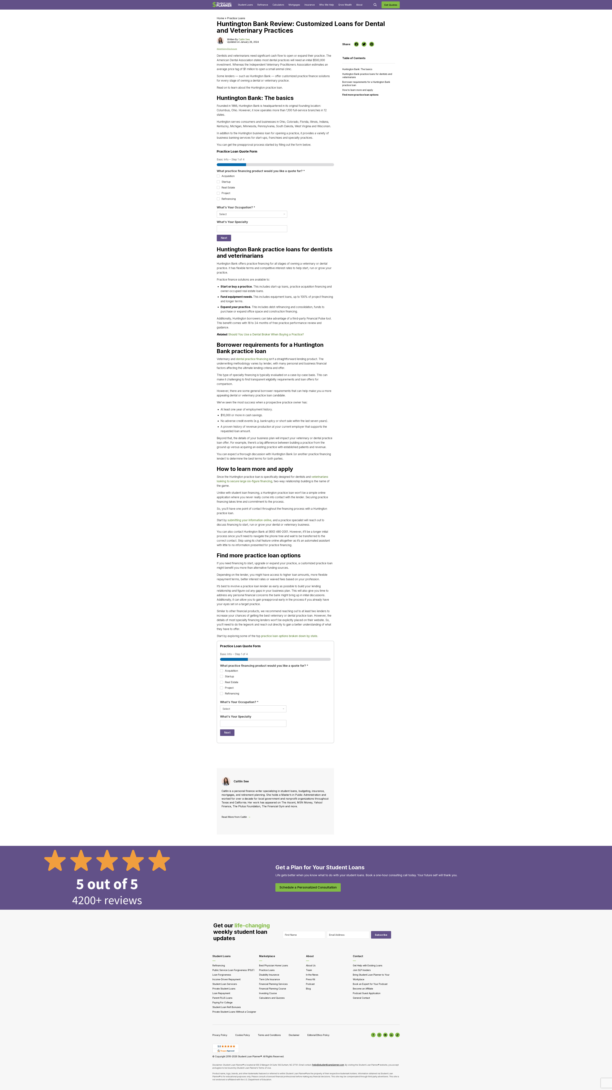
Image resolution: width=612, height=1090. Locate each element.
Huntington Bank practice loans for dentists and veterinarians (367, 76)
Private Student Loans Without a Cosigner (234, 1011)
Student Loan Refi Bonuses (226, 1007)
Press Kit (310, 979)
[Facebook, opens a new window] (356, 44)
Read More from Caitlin (234, 816)
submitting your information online (249, 520)
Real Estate (228, 187)
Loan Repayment (221, 993)
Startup (226, 181)
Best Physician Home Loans (273, 965)
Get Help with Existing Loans (367, 965)
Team (309, 970)
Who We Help (326, 4)
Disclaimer (294, 1035)
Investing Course (268, 993)
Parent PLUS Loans (222, 997)
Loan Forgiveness (221, 974)
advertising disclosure (227, 49)
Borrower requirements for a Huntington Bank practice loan (366, 83)
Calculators (278, 4)
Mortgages (294, 4)
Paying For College (222, 1002)
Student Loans (245, 4)
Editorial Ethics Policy (318, 1035)
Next (224, 238)
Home (220, 18)
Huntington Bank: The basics (357, 69)
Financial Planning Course (272, 988)
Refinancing (229, 198)
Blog (308, 988)
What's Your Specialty (232, 222)
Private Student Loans (223, 988)
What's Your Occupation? (236, 207)
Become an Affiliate (363, 988)
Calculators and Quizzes (272, 997)
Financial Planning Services (273, 984)
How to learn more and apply (357, 90)
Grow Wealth (345, 4)
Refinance (262, 4)
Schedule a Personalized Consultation (308, 887)
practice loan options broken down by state (289, 636)
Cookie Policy (242, 1035)
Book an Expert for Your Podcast (370, 984)
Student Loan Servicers (224, 984)
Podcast (310, 984)
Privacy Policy (219, 1035)
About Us (311, 965)
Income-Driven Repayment (226, 979)
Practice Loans (236, 18)
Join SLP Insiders (362, 970)
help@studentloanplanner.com (328, 1064)
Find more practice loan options (360, 94)
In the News (312, 974)
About (359, 4)
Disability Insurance (269, 974)
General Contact (361, 997)
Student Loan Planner (222, 4)
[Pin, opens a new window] (371, 44)
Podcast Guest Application (366, 993)
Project (226, 193)
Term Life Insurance (269, 979)
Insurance (310, 4)
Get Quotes (390, 4)
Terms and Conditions (269, 1035)
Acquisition (228, 176)
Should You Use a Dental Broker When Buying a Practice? (266, 334)
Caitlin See (244, 39)
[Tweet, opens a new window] (364, 44)
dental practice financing (252, 359)
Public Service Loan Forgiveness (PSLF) (233, 970)
